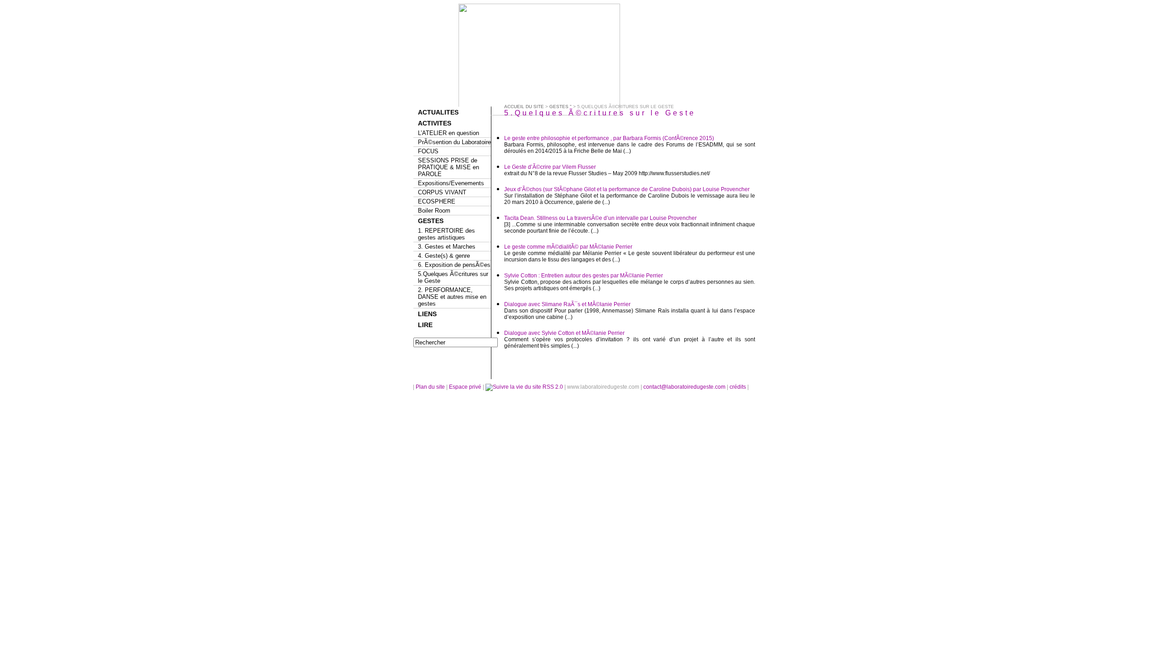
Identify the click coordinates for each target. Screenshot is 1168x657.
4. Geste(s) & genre (444, 255)
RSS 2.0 (552, 387)
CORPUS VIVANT (442, 192)
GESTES (430, 220)
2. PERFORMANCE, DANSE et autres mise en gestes (452, 297)
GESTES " (560, 106)
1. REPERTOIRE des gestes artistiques (446, 234)
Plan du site (430, 387)
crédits (738, 387)
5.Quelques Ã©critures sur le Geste (453, 277)
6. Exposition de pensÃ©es (454, 264)
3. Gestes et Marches (446, 246)
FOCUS (428, 151)
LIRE (425, 324)
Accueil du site (524, 106)
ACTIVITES (434, 123)
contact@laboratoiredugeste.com (685, 387)
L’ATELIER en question (448, 133)
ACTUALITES (438, 112)
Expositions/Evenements (451, 183)
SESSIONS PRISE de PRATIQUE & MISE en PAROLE (448, 167)
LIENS (427, 314)
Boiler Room (434, 210)
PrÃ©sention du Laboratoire (454, 142)
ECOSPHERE (436, 201)
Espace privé (466, 387)
